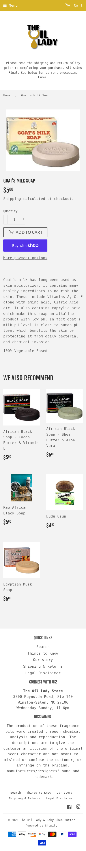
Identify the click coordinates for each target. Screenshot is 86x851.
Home (6, 95)
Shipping (12, 199)
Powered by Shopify (41, 825)
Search (43, 647)
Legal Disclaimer (43, 673)
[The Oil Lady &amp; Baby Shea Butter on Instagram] (78, 807)
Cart (77, 5)
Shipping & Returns (43, 666)
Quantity (10, 211)
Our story (43, 660)
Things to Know (43, 653)
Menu (13, 5)
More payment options (25, 258)
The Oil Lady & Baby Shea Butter (47, 820)
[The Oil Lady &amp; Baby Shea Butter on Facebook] (69, 807)
